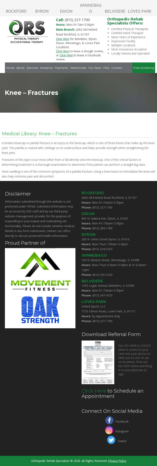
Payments (61, 67)
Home (10, 67)
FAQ (106, 67)
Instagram (122, 430)
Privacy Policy (117, 461)
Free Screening (143, 67)
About (20, 67)
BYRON (42, 11)
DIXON (66, 11)
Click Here (94, 391)
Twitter (122, 440)
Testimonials (78, 67)
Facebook (122, 421)
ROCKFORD (16, 11)
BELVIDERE (115, 11)
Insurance (46, 67)
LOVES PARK (139, 11)
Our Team (94, 67)
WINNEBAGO (91, 8)
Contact (116, 67)
